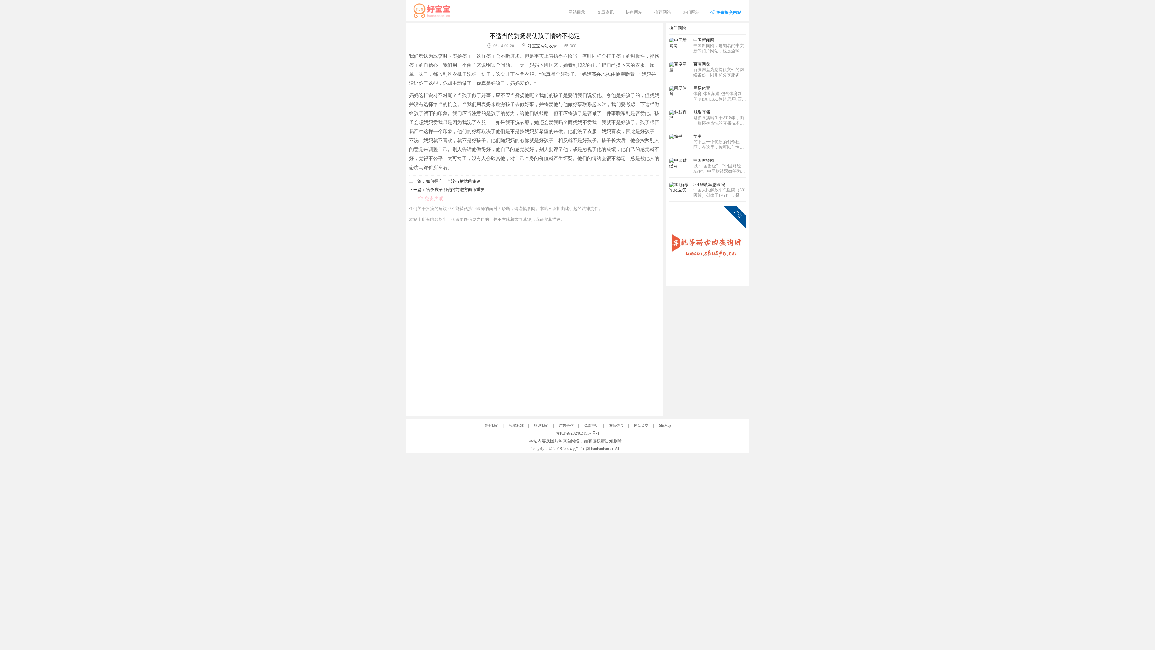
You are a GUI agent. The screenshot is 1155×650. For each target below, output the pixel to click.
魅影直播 (701, 112)
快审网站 (634, 12)
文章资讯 (605, 12)
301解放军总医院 (709, 184)
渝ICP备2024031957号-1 (577, 433)
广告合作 (566, 425)
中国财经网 (703, 160)
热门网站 (691, 12)
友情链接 (616, 425)
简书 (697, 136)
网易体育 (701, 88)
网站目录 (576, 12)
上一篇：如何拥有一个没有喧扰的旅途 (445, 181)
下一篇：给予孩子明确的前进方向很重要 (447, 189)
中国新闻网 (703, 40)
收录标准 (516, 425)
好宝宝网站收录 (542, 46)
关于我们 (491, 425)
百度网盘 (701, 64)
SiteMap (665, 425)
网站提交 (641, 425)
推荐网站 (662, 12)
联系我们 (541, 425)
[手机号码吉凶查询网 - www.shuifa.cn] (707, 244)
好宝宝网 (581, 449)
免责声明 (591, 425)
